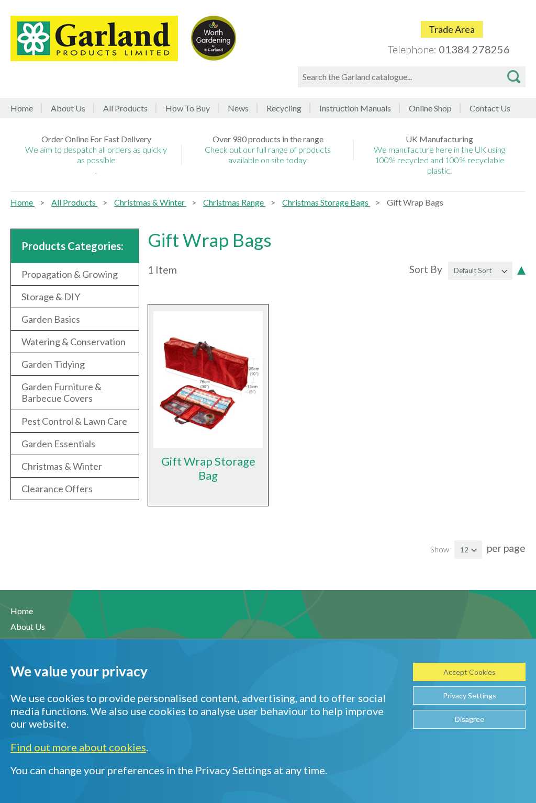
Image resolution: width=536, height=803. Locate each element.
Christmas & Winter (150, 202)
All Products (74, 202)
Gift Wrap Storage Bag (208, 468)
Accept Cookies (469, 672)
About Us (68, 108)
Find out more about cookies (78, 747)
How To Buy (187, 108)
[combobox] (412, 76)
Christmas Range (234, 202)
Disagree (469, 719)
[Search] (513, 76)
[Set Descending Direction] (521, 269)
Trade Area (452, 29)
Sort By (425, 269)
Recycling (284, 108)
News (238, 108)
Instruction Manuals (355, 108)
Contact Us (490, 108)
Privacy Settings (469, 695)
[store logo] (94, 38)
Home (21, 108)
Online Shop (430, 108)
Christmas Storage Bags (326, 202)
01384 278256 (474, 49)
